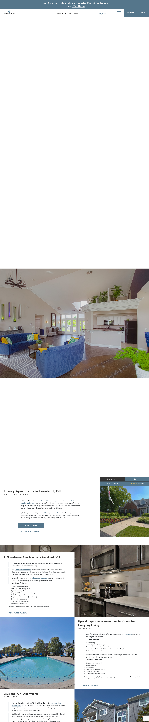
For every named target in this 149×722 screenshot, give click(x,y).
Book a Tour (31, 526)
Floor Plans (61, 14)
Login (142, 13)
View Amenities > (91, 685)
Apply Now (73, 14)
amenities (128, 634)
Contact (130, 13)
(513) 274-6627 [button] (112, 479)
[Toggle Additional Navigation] (119, 13)
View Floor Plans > (18, 613)
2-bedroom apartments (40, 578)
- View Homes (78, 6)
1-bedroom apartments (23, 569)
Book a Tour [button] (113, 484)
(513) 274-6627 (103, 14)
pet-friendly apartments (50, 513)
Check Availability (30, 531)
